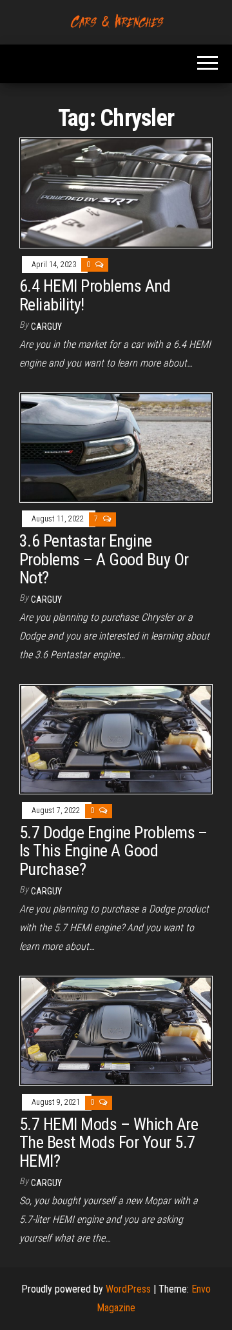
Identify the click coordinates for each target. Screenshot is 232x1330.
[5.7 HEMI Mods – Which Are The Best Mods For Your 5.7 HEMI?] (116, 1030)
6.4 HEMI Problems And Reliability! (94, 295)
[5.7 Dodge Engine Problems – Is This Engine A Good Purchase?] (116, 738)
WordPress (128, 1289)
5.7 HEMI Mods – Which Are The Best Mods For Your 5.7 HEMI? (108, 1142)
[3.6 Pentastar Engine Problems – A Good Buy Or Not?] (116, 447)
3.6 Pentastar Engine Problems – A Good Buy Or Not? (104, 559)
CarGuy (46, 326)
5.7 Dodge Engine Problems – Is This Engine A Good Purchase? (113, 851)
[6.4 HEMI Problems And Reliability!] (116, 192)
